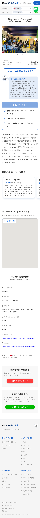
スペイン (24, 458)
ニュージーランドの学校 (29, 487)
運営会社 (4, 511)
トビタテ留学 (6, 487)
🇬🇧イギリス (14, 355)
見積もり (36, 12)
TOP (3, 355)
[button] (36, 3)
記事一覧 (5, 478)
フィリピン (24, 455)
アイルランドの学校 (27, 478)
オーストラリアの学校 (28, 484)
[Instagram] (36, 426)
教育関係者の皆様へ (8, 508)
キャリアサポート (26, 464)
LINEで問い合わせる (20, 407)
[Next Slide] (35, 39)
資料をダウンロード (20, 381)
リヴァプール (27, 355)
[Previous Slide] (4, 39)
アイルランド (25, 445)
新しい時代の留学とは (9, 442)
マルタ (23, 461)
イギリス (24, 442)
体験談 (4, 448)
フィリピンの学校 (26, 491)
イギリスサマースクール (10, 474)
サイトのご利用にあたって (10, 502)
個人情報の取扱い (7, 505)
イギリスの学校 (26, 474)
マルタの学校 (25, 494)
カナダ (23, 451)
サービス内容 (6, 445)
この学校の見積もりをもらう (20, 71)
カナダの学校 (25, 481)
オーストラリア (26, 448)
